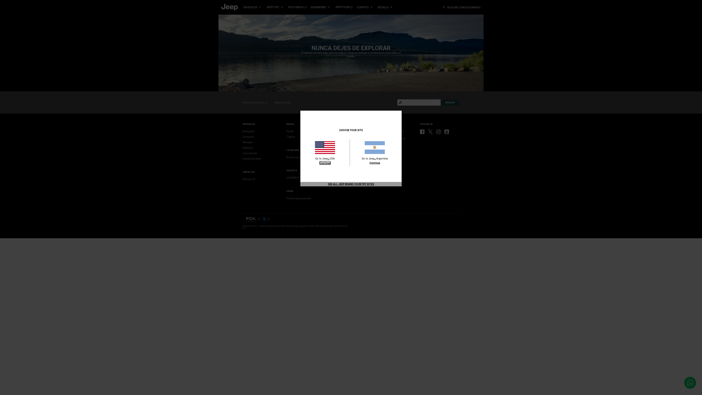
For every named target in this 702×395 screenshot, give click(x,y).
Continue (325, 162)
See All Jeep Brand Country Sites (351, 184)
